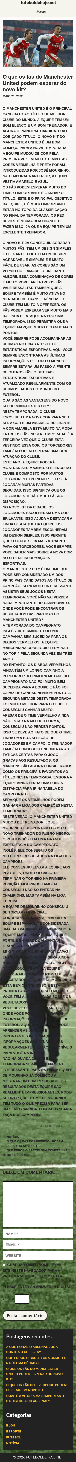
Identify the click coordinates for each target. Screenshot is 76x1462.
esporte (13, 1431)
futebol (13, 1437)
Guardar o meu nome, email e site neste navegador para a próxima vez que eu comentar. (34, 1270)
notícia (13, 1137)
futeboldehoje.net (38, 3)
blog (10, 1425)
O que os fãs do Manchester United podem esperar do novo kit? (34, 1374)
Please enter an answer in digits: (36, 1287)
